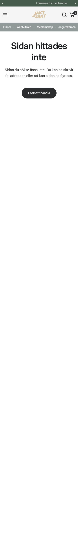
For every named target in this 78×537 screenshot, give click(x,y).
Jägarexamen (67, 27)
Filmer (7, 27)
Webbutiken (24, 27)
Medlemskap (45, 27)
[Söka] (64, 15)
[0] (71, 15)
